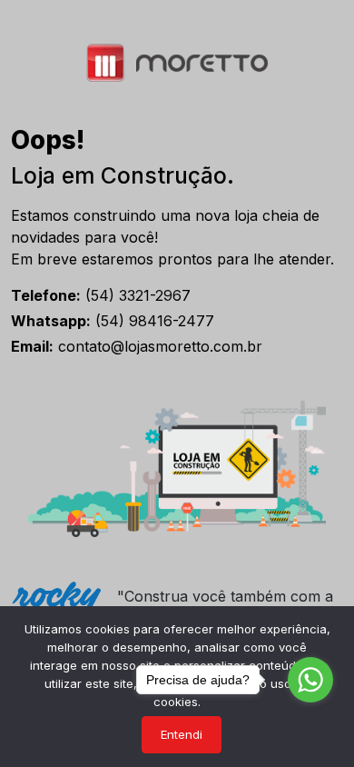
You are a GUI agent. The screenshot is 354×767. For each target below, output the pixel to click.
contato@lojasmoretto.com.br (136, 346)
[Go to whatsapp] (310, 679)
